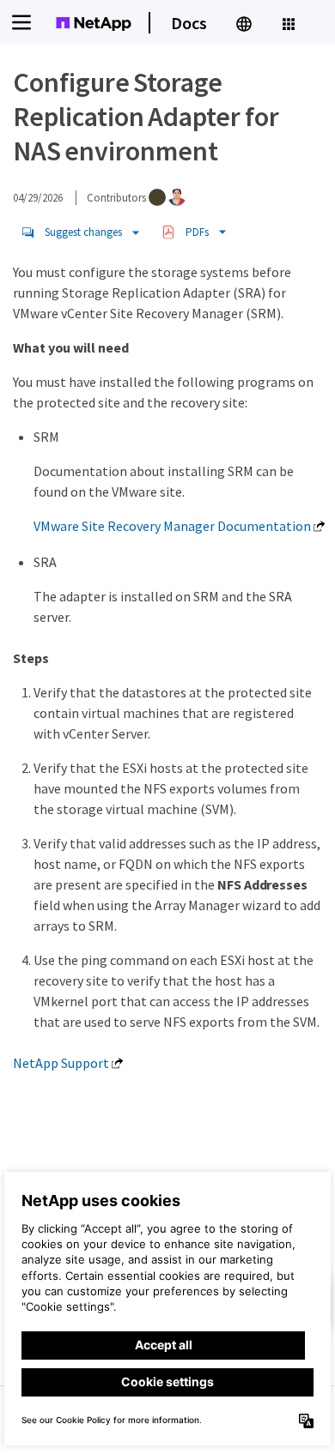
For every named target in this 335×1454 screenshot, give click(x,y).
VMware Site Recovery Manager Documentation (172, 525)
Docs (189, 22)
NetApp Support (61, 1062)
